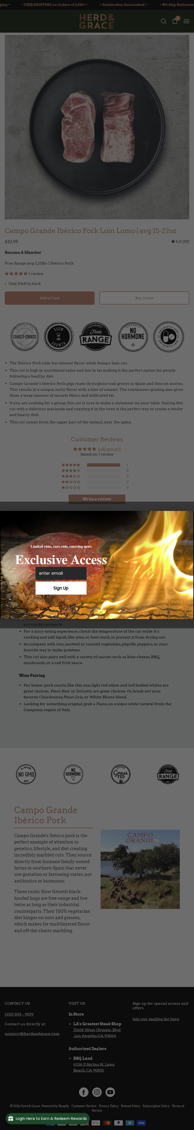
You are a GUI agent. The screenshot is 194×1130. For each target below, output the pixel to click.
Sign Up (61, 588)
